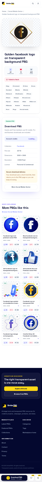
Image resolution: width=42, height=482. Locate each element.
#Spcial (8, 101)
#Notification (19, 94)
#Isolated (9, 90)
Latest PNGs (6, 424)
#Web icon (32, 101)
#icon (7, 109)
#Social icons (26, 98)
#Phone (29, 94)
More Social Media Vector (21, 187)
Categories (27, 424)
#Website (9, 105)
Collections (6, 432)
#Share (8, 98)
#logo (14, 109)
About (4, 443)
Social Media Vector (15, 11)
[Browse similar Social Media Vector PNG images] (17, 219)
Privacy (4, 451)
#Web (24, 101)
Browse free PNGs (21, 394)
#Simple (16, 98)
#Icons (33, 86)
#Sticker (16, 101)
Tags (24, 428)
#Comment (16, 86)
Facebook (20, 146)
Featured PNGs (7, 428)
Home (4, 11)
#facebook (26, 105)
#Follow (25, 86)
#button (17, 105)
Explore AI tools (21, 389)
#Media (17, 90)
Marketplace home (29, 432)
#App (7, 86)
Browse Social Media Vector (12, 212)
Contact (4, 447)
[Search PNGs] (33, 3)
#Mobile (25, 90)
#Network (9, 94)
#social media (24, 109)
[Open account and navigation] (38, 3)
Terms (4, 456)
